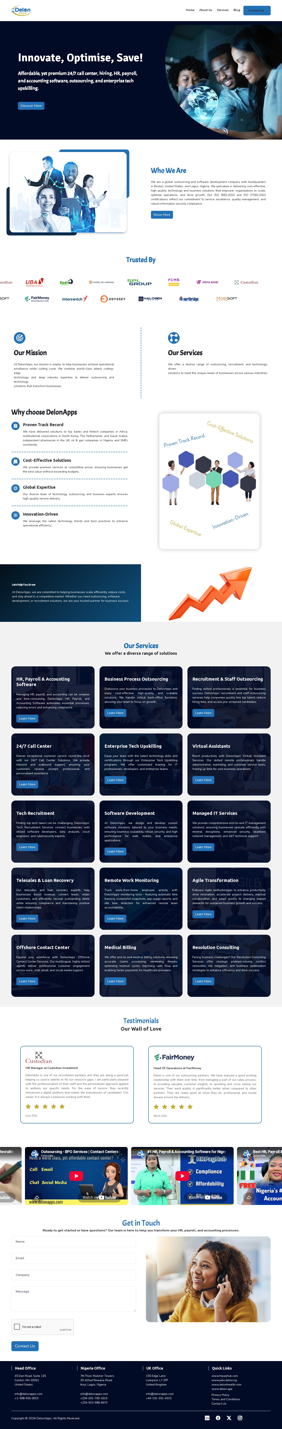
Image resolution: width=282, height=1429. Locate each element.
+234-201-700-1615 (93, 1398)
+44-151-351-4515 (158, 1398)
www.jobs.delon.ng (224, 1380)
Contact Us (256, 10)
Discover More (31, 106)
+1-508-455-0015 (26, 1398)
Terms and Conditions (226, 1399)
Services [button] (223, 10)
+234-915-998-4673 (93, 1403)
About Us (205, 10)
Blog (236, 10)
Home (190, 10)
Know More (162, 214)
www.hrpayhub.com (225, 1376)
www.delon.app (222, 1389)
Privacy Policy (220, 1395)
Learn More (27, 718)
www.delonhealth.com (226, 1385)
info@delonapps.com (28, 1394)
